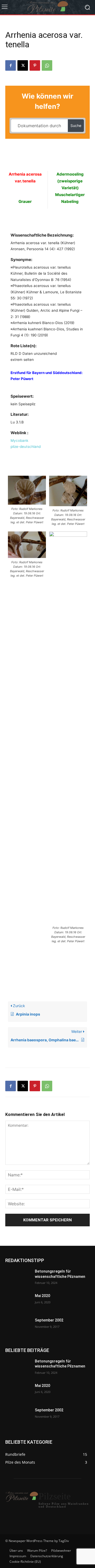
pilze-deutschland (26, 446)
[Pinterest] (35, 65)
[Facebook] (10, 65)
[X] (22, 65)
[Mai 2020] (18, 1302)
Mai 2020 (42, 1296)
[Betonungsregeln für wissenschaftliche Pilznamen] (18, 1278)
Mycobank (19, 440)
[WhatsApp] (47, 65)
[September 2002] (18, 1326)
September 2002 (49, 1320)
